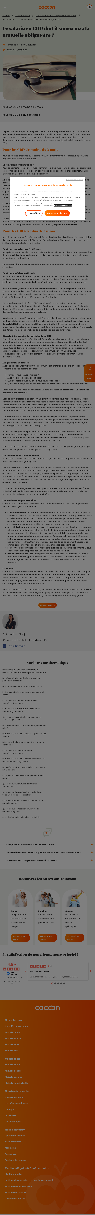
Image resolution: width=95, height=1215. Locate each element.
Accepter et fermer (57, 213)
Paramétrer (33, 213)
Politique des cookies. (62, 206)
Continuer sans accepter (74, 180)
